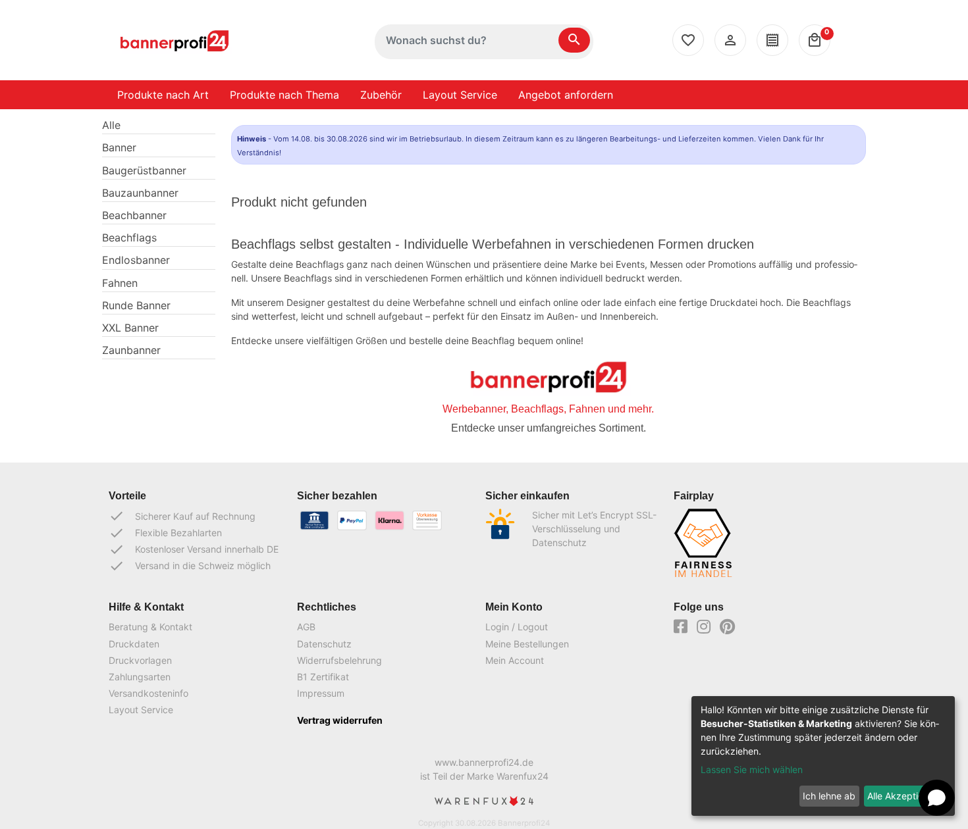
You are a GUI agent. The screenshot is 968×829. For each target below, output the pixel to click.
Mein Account (514, 660)
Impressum (320, 693)
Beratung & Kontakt (150, 626)
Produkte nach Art (163, 94)
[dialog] (823, 756)
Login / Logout (516, 626)
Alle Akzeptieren (902, 795)
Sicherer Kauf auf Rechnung (182, 516)
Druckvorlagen (140, 660)
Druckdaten (134, 643)
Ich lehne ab (829, 795)
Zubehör (381, 94)
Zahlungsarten (140, 676)
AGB (306, 626)
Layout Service (460, 94)
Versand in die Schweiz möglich (190, 566)
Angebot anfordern (565, 94)
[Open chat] (937, 798)
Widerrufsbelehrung (339, 660)
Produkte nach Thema (284, 94)
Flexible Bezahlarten (165, 533)
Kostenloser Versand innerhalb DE (194, 549)
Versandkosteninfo (148, 693)
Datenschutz (324, 643)
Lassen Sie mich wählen (752, 769)
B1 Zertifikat (323, 676)
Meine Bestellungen (527, 643)
